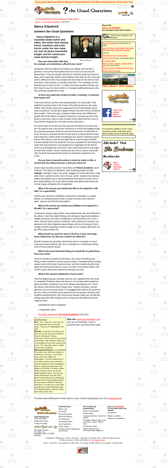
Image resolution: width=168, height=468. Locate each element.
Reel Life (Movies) (65, 2)
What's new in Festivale (111, 71)
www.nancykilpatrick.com (88, 319)
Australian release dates (92, 420)
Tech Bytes (95, 2)
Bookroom (52, 2)
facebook (120, 407)
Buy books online (109, 61)
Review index (88, 413)
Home (37, 22)
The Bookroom (64, 419)
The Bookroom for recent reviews (115, 55)
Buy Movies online (90, 426)
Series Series (122, 2)
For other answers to (58, 314)
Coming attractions (90, 416)
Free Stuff (62, 412)
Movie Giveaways (65, 414)
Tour (131, 2)
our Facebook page (98, 440)
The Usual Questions (44, 19)
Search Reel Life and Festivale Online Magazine (93, 430)
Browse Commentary (91, 411)
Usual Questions (108, 2)
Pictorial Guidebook (82, 2)
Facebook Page (114, 398)
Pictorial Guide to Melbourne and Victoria (117, 68)
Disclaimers (112, 413)
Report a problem (114, 416)
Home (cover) (40, 2)
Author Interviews (60, 19)
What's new (63, 409)
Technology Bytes (65, 422)
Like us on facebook (111, 28)
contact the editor (40, 423)
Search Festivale (108, 43)
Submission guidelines (116, 418)
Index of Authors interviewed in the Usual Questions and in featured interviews (117, 49)
